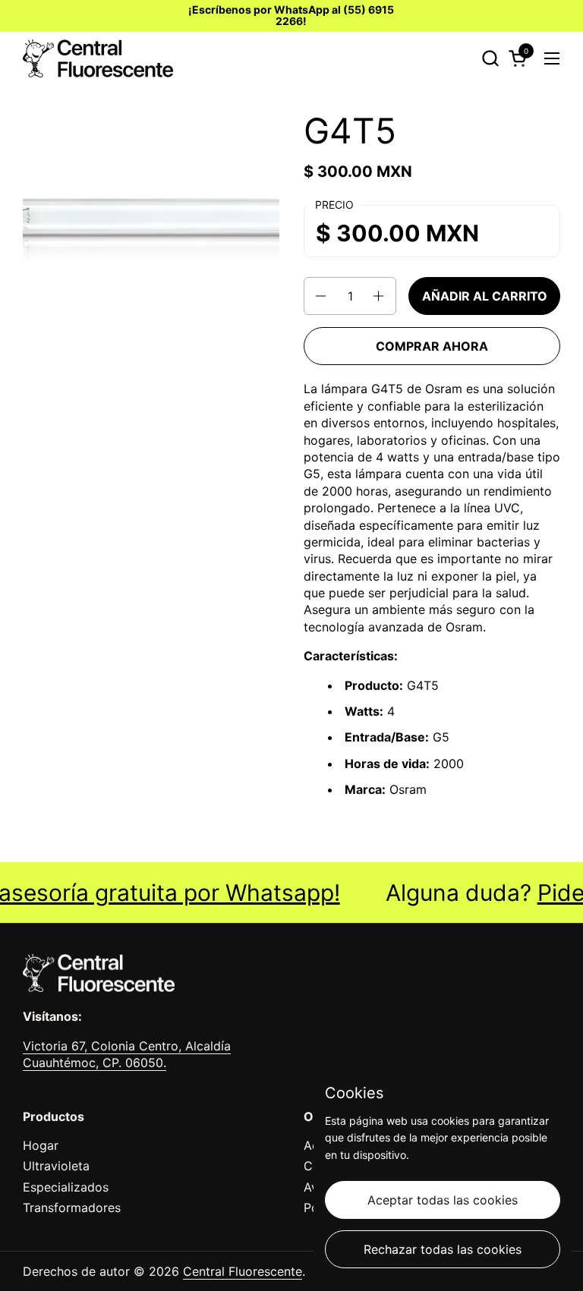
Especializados (66, 1187)
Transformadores (72, 1207)
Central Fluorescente (242, 1271)
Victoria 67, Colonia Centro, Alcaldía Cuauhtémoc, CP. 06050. (127, 1054)
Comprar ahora (432, 346)
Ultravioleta (56, 1165)
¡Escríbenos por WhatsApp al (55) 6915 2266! (291, 15)
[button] (490, 58)
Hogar (40, 1145)
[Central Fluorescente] (98, 58)
